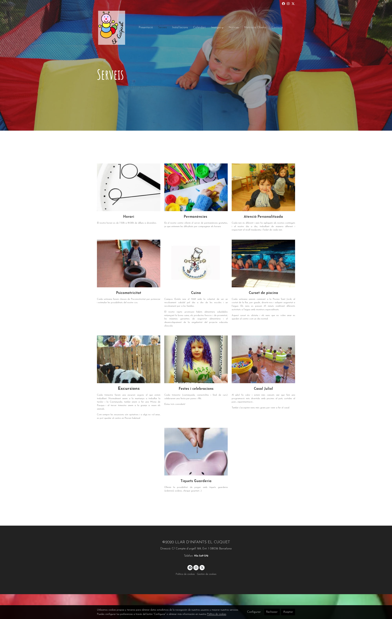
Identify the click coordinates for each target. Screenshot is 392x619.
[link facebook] (283, 3)
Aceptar (288, 612)
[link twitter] (293, 3)
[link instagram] (288, 3)
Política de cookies (185, 574)
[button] (217, 28)
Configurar (254, 612)
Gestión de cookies (206, 574)
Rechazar (272, 612)
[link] (111, 28)
